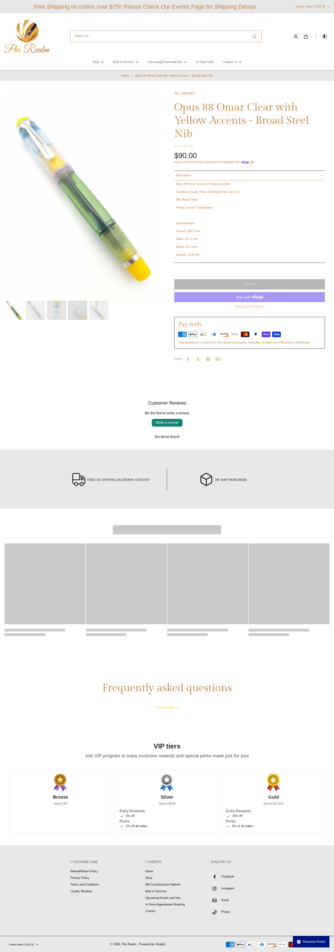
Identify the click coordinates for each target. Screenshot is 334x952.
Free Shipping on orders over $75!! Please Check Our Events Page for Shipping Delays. (146, 6)
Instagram (227, 888)
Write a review (167, 423)
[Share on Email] (218, 359)
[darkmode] (322, 36)
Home (125, 75)
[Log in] (296, 36)
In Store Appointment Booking (165, 904)
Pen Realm (129, 944)
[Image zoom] (82, 195)
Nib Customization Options (163, 884)
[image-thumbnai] (14, 310)
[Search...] (254, 36)
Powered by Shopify (152, 944)
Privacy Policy (80, 878)
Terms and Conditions (84, 884)
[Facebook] (216, 877)
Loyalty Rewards (81, 891)
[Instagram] (216, 889)
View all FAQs (165, 707)
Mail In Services (156, 891)
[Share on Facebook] (188, 359)
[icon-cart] (306, 36)
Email (225, 900)
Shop (148, 878)
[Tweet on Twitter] (198, 359)
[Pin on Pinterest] (208, 359)
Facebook (227, 876)
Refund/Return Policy (84, 871)
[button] (249, 284)
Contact (150, 911)
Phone (225, 912)
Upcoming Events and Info (162, 898)
